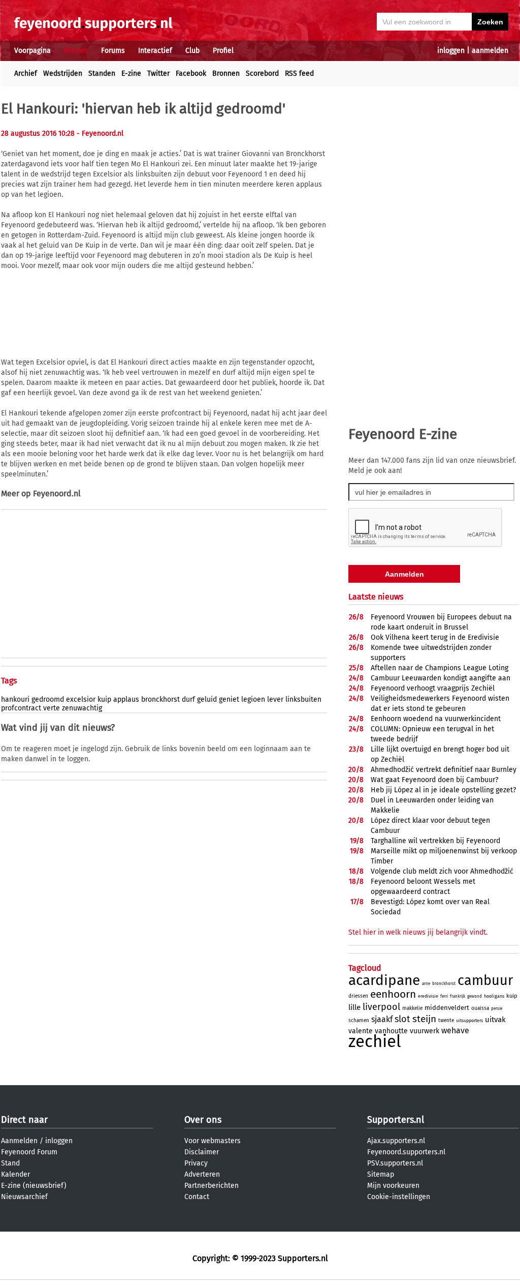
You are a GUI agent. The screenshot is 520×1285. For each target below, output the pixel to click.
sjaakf (382, 1019)
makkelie (412, 1008)
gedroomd (47, 699)
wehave (455, 1030)
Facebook (191, 73)
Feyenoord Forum (29, 1152)
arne (426, 983)
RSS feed (299, 73)
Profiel (223, 50)
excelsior (80, 699)
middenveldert (447, 1007)
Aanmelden (19, 1141)
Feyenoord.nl (57, 493)
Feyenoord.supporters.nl (406, 1152)
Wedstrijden (62, 73)
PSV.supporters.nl (395, 1163)
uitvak (495, 1019)
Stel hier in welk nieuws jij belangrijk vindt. (418, 932)
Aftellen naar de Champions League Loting (439, 668)
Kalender (15, 1174)
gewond (474, 996)
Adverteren (202, 1174)
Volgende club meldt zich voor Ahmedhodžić (442, 871)
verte (51, 708)
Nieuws (76, 50)
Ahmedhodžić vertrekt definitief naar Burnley (443, 769)
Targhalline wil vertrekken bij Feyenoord (435, 840)
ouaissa (480, 1008)
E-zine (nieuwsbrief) (34, 1185)
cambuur (485, 980)
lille (354, 1007)
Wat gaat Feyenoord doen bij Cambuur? (434, 779)
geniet (229, 699)
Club (192, 50)
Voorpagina (32, 50)
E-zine (131, 73)
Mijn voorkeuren (393, 1185)
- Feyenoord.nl (100, 133)
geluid (207, 699)
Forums (113, 50)
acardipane (384, 980)
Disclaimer (201, 1152)
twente (446, 1021)
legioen (253, 699)
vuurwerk (424, 1031)
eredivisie (428, 996)
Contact (196, 1196)
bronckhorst (160, 699)
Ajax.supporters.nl (396, 1141)
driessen (358, 996)
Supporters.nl (395, 1119)
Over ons (202, 1119)
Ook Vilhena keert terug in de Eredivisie (435, 637)
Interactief (155, 50)
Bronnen (226, 73)
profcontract (21, 708)
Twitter (158, 73)
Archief (25, 73)
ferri (444, 996)
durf (188, 699)
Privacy (196, 1163)
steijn (424, 1019)
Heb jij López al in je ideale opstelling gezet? (443, 790)
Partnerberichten (211, 1185)
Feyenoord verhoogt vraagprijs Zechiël (433, 688)
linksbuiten (303, 699)
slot (402, 1019)
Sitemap (380, 1174)
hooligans (494, 996)
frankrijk (457, 996)
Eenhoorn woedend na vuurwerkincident (436, 718)
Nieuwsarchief (24, 1196)
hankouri (15, 699)
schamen (358, 1021)
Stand (10, 1163)
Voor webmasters (212, 1141)
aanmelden (490, 50)
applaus (126, 699)
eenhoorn (393, 994)
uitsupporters (469, 1020)
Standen (101, 73)
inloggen (451, 50)
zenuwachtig (82, 708)
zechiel (374, 1041)
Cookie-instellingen (398, 1196)
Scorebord (262, 73)
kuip (104, 699)
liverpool (381, 1006)
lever (275, 699)
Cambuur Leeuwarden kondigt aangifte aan (440, 678)
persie (496, 1008)
